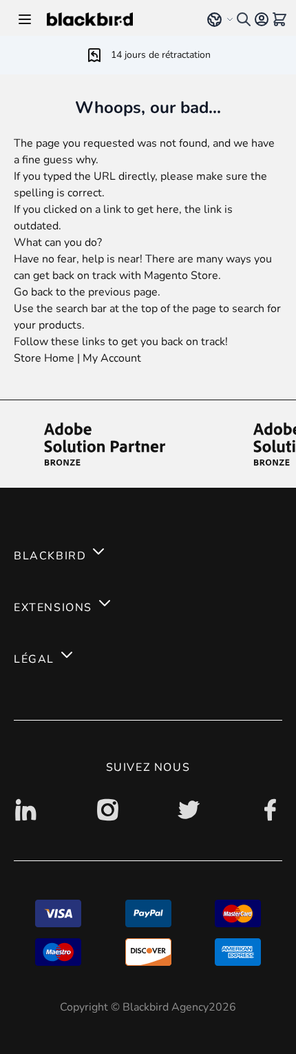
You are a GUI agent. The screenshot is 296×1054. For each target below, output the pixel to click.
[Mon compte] (261, 19)
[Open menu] (24, 19)
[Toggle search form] (243, 19)
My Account (112, 358)
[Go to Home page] (117, 19)
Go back (33, 292)
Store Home (44, 358)
